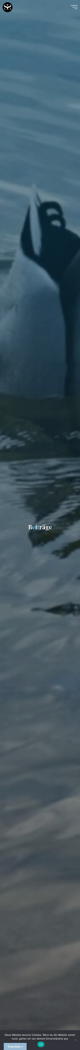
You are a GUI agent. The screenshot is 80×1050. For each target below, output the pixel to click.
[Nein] (75, 1040)
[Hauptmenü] (74, 7)
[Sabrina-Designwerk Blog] (7, 7)
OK (41, 1044)
